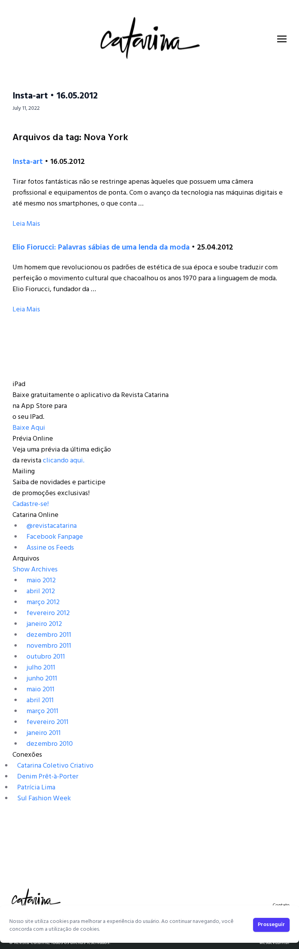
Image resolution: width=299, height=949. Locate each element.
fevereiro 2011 (47, 722)
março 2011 (42, 711)
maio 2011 (40, 689)
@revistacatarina (51, 526)
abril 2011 (40, 700)
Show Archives (35, 569)
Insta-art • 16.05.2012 (55, 96)
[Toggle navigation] (282, 39)
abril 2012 (40, 591)
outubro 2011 (45, 657)
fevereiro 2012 (48, 613)
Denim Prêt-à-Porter (47, 776)
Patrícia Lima (36, 787)
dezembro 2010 (49, 744)
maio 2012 (41, 580)
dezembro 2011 (48, 635)
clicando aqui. (63, 460)
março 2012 (43, 602)
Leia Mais (26, 224)
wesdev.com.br (274, 943)
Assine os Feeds (50, 548)
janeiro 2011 (43, 733)
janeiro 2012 (44, 624)
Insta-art (27, 162)
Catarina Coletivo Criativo (55, 766)
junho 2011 (41, 678)
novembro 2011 (48, 646)
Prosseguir (271, 924)
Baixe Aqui (28, 428)
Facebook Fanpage (54, 537)
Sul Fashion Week (44, 798)
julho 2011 (40, 667)
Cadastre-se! (30, 504)
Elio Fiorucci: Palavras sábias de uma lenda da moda (101, 247)
